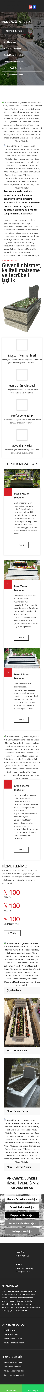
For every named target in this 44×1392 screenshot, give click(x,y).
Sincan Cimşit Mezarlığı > (22, 1223)
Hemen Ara (11, 1390)
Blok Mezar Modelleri (20, 588)
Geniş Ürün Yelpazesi (22, 385)
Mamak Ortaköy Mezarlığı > (22, 1199)
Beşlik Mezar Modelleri (21, 495)
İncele (21, 545)
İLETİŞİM (12, 933)
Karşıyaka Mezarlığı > (22, 1215)
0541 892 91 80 (22, 1256)
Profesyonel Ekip (22, 415)
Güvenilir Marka (22, 445)
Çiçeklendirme (14, 990)
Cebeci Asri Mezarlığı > (22, 1207)
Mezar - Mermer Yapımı (19, 1167)
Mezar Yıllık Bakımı (17, 1050)
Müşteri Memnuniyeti (22, 355)
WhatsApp (33, 1390)
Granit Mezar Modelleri (21, 788)
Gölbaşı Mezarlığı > (22, 1231)
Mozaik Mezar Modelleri (22, 676)
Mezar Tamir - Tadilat (18, 1111)
